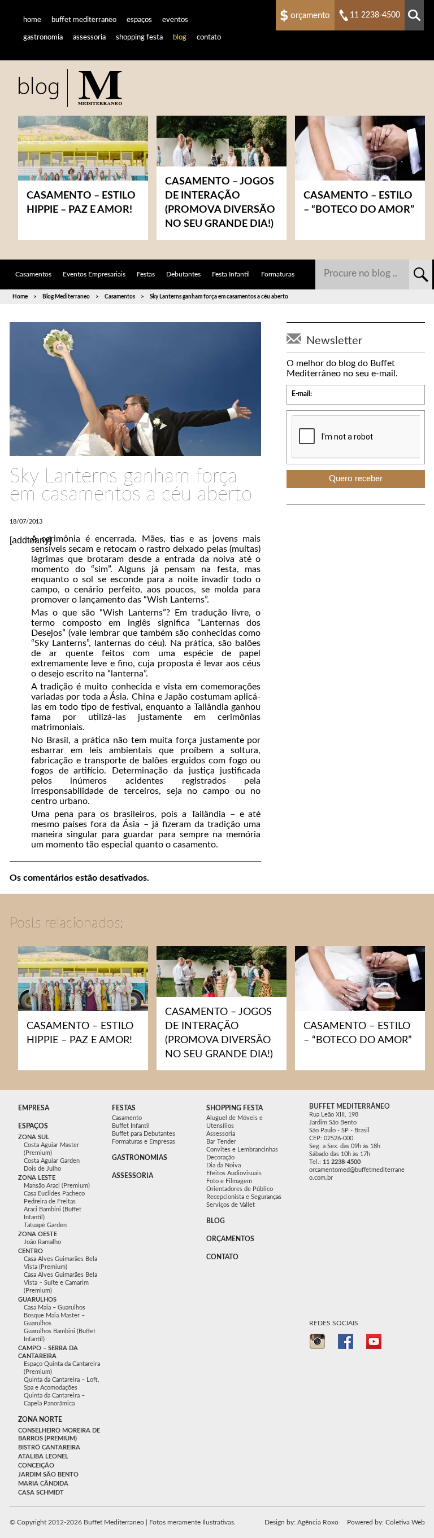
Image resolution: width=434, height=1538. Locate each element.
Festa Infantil (231, 274)
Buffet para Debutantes (143, 1134)
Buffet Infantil (131, 1126)
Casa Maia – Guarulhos (54, 1307)
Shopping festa (234, 1108)
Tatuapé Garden (45, 1225)
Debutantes (183, 274)
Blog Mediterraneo (66, 297)
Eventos (175, 20)
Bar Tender (221, 1142)
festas (124, 1108)
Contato (209, 37)
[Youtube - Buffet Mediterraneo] (374, 1341)
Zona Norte (40, 1419)
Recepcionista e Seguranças (243, 1197)
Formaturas (277, 274)
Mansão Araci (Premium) (57, 1186)
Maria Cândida (43, 1483)
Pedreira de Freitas (50, 1201)
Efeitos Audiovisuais (234, 1173)
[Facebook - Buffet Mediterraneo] (345, 1341)
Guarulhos (37, 1300)
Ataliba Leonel (43, 1456)
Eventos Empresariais (94, 274)
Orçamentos (230, 1239)
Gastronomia (43, 37)
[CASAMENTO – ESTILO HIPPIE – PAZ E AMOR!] (83, 983)
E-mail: (302, 393)
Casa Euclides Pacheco (54, 1193)
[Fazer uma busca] (414, 15)
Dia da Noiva (223, 1165)
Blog (179, 37)
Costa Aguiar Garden (52, 1161)
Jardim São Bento (48, 1474)
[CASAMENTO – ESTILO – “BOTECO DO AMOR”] (360, 983)
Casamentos (33, 274)
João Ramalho (42, 1242)
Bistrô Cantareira (49, 1447)
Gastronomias (139, 1157)
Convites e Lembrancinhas (242, 1149)
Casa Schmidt (41, 1492)
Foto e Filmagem (229, 1181)
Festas (146, 274)
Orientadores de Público (239, 1189)
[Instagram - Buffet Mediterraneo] (317, 1341)
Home (32, 20)
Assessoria (89, 37)
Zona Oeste (37, 1234)
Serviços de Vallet (230, 1205)
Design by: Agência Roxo (301, 1522)
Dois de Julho (42, 1169)
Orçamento (310, 15)
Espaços (139, 20)
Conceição (36, 1465)
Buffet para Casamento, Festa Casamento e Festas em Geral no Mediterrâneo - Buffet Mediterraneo (70, 88)
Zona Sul (33, 1137)
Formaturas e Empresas (143, 1142)
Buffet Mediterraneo (83, 20)
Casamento (127, 1118)
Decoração (220, 1157)
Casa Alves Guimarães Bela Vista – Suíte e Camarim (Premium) (60, 1283)
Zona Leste (36, 1178)
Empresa (33, 1108)
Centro (30, 1251)
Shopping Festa (139, 37)
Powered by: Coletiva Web (386, 1522)
